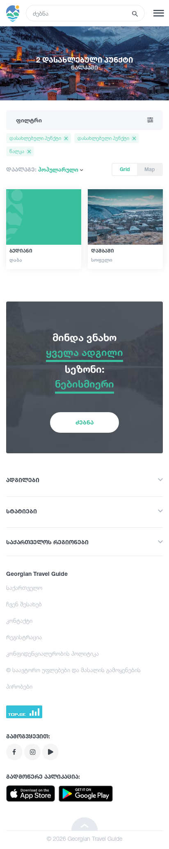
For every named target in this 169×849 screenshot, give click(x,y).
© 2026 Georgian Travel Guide (84, 838)
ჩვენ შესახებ (24, 604)
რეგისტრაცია (24, 636)
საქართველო (24, 587)
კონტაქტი (19, 620)
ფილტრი (29, 119)
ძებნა (84, 422)
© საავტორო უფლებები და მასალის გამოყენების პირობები (73, 678)
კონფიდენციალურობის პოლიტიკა (52, 653)
